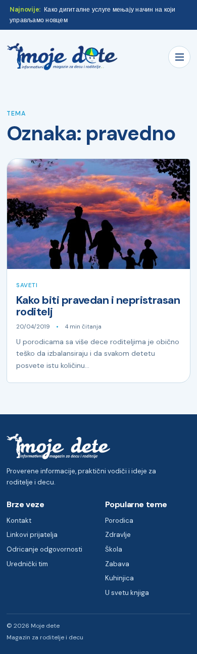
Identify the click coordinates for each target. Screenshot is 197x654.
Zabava (117, 564)
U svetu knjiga (127, 592)
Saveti (26, 285)
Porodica (119, 520)
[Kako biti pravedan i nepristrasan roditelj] (98, 214)
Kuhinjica (119, 578)
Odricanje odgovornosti (44, 549)
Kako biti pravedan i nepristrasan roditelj (98, 306)
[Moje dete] (62, 56)
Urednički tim (27, 564)
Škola (113, 549)
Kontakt (19, 520)
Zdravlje (118, 534)
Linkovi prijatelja (32, 534)
